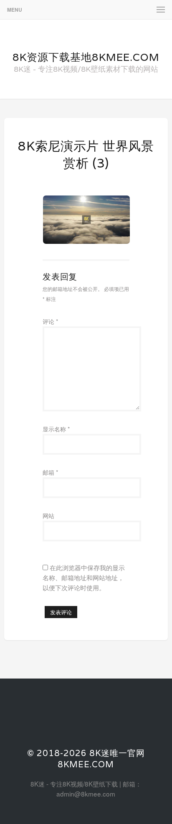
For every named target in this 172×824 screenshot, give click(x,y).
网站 (48, 515)
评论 (50, 321)
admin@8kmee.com (85, 793)
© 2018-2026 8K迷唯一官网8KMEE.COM (86, 759)
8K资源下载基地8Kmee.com (86, 57)
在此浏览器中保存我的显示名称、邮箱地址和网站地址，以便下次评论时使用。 (84, 577)
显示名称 (56, 429)
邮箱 (50, 472)
